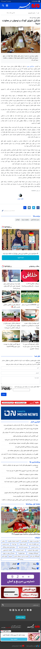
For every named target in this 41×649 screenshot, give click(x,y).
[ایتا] (10, 610)
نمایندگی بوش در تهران (8, 553)
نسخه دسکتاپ (20, 617)
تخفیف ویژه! (14, 639)
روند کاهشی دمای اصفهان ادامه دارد (29, 485)
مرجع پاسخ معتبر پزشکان (9, 547)
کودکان (17, 220)
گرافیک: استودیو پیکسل (17, 646)
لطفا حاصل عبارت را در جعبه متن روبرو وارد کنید (27, 387)
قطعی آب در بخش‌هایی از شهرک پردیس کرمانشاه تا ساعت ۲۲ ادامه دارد (19, 454)
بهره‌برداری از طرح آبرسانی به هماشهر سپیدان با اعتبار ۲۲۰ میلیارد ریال (20, 432)
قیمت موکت (22, 544)
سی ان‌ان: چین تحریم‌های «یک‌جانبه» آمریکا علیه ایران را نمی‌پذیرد (21, 440)
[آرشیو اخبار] (13, 610)
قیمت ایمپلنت (19, 550)
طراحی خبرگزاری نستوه (31, 646)
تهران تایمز (4, 556)
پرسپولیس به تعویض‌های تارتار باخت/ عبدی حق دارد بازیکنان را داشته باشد (20, 466)
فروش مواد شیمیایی (33, 550)
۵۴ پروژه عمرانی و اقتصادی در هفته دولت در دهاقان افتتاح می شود (20, 458)
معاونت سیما (25, 220)
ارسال (3, 394)
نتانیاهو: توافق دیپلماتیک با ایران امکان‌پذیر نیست (25, 496)
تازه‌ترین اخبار (35, 422)
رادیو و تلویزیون (31, 13)
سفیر (3, 541)
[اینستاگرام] (25, 610)
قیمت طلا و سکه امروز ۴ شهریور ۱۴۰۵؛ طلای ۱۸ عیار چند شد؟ (22, 471)
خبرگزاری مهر (30, 66)
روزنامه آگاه (20, 559)
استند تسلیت (5, 544)
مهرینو (10, 556)
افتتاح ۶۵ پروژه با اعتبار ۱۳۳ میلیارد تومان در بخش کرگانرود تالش (21, 429)
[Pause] (4, 248)
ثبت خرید (20, 257)
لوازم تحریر (24, 541)
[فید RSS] (16, 610)
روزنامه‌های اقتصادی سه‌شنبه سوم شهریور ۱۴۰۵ (25, 534)
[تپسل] (3, 227)
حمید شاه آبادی (35, 220)
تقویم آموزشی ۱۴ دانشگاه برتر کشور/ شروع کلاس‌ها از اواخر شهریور (21, 493)
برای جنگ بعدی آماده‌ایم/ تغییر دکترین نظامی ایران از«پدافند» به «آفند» (20, 500)
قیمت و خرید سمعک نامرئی (21, 556)
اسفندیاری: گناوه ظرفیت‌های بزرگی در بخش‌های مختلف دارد (23, 451)
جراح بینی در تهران (34, 541)
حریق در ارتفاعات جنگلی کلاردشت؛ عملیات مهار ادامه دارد (23, 443)
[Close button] (40, 631)
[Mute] (6, 248)
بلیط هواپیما (21, 553)
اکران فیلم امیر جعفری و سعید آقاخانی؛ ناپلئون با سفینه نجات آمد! (21, 482)
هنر (38, 13)
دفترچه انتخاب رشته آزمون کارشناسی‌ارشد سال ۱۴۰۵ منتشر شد (22, 478)
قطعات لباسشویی (7, 550)
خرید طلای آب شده (34, 544)
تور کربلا (14, 544)
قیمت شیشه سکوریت (13, 541)
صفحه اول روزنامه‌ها (33, 504)
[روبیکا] (19, 610)
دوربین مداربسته (23, 547)
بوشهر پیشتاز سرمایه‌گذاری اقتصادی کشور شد (26, 447)
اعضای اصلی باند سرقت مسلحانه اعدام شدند (26, 489)
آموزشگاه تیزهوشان (33, 553)
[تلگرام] (30, 610)
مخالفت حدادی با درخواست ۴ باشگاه (28, 475)
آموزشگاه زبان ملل (34, 556)
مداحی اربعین (34, 547)
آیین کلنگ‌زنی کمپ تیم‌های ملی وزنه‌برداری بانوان (25, 436)
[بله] (27, 610)
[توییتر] (22, 610)
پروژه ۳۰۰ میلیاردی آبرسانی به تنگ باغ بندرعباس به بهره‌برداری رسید (21, 425)
